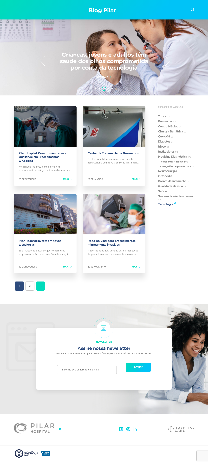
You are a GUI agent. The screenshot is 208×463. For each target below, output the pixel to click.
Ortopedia (166, 176)
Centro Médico (170, 126)
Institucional (168, 151)
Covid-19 (165, 136)
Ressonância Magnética (174, 162)
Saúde (163, 191)
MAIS (66, 179)
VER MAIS (102, 77)
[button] (96, 88)
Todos (164, 116)
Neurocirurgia (169, 171)
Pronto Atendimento (173, 181)
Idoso (163, 146)
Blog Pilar (102, 10)
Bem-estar (167, 121)
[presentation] (43, 61)
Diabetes (165, 141)
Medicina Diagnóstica (174, 156)
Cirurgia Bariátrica (172, 131)
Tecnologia (167, 204)
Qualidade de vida (172, 186)
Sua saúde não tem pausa (175, 197)
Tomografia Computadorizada (177, 166)
